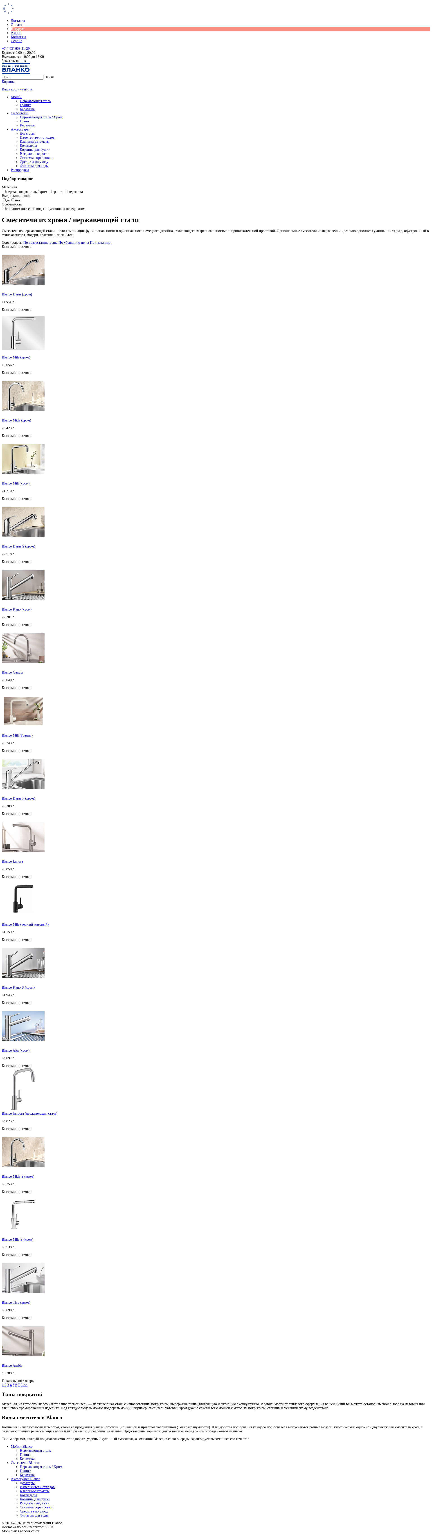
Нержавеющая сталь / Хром (41, 117)
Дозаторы (27, 133)
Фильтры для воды (34, 166)
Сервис (16, 41)
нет (17, 200)
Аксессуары (20, 129)
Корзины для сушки (35, 149)
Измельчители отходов (37, 137)
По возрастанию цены (40, 242)
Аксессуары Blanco (25, 1479)
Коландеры (28, 145)
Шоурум (18, 29)
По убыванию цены (73, 242)
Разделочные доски (35, 154)
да (8, 200)
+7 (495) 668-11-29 (16, 48)
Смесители (19, 113)
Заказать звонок (14, 61)
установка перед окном (67, 209)
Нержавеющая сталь (35, 101)
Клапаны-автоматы (35, 141)
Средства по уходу (34, 162)
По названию (100, 242)
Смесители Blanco (25, 1463)
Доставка (18, 21)
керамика (75, 192)
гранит (57, 192)
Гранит (25, 105)
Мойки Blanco (22, 1446)
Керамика (27, 109)
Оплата (16, 25)
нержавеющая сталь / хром (26, 192)
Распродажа (20, 170)
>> (25, 1385)
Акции (16, 33)
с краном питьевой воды (25, 209)
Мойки (16, 97)
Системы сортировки (36, 158)
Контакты (18, 37)
